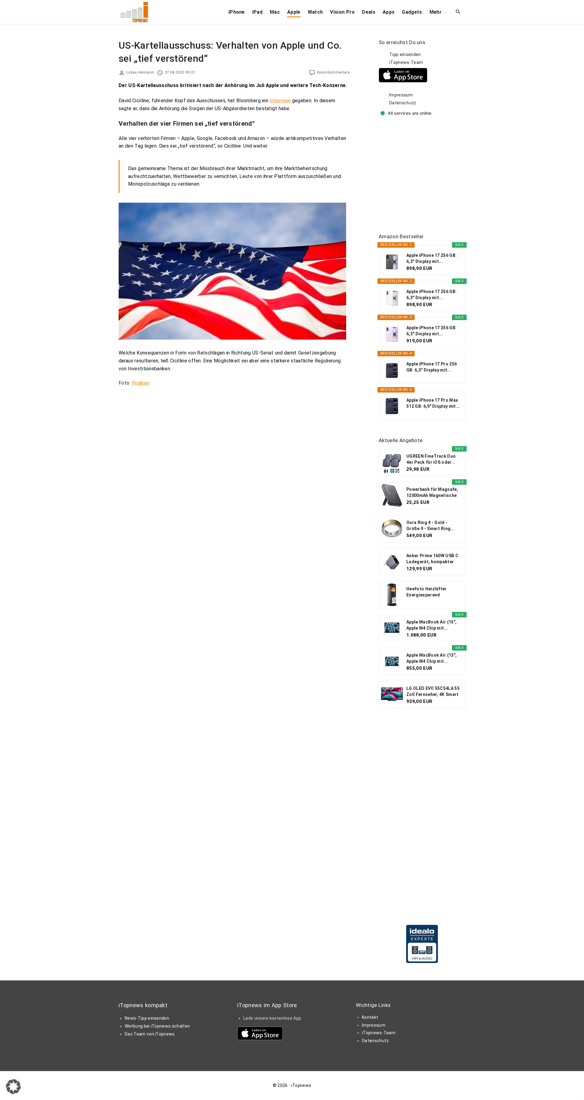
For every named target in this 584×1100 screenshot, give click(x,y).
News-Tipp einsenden (147, 1018)
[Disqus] (234, 467)
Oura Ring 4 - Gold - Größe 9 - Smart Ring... (430, 525)
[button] (13, 1086)
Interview (279, 100)
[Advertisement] (424, 175)
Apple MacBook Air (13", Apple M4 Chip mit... (431, 658)
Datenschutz (402, 102)
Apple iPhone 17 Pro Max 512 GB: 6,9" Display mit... (433, 403)
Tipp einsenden (405, 54)
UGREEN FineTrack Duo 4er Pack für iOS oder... (431, 459)
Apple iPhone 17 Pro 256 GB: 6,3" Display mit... (431, 366)
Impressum (401, 95)
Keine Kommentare (333, 72)
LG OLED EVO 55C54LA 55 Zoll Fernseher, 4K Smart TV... (433, 691)
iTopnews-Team (406, 62)
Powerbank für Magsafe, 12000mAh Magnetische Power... (432, 492)
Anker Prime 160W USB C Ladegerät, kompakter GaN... (432, 559)
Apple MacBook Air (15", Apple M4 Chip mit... (431, 625)
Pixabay (140, 383)
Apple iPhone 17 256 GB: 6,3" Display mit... (431, 258)
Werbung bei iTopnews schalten (157, 1026)
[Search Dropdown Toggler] (458, 12)
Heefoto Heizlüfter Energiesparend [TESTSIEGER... (426, 592)
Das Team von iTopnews (150, 1034)
